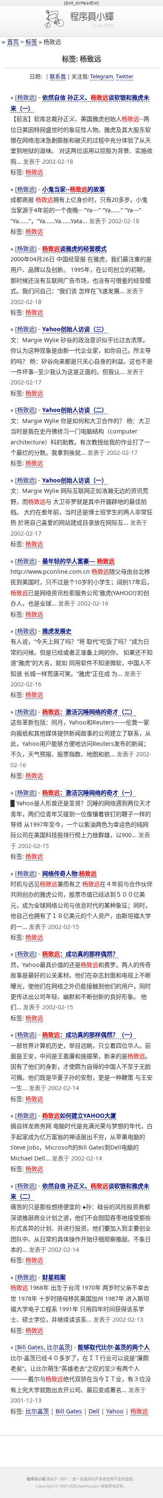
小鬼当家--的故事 (73, 189)
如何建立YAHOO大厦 (79, 1115)
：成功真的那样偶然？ (80, 954)
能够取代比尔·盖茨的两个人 (114, 1347)
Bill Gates (69, 1411)
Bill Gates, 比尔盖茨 (43, 1347)
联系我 (58, 76)
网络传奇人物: (69, 873)
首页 (13, 42)
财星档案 (54, 1277)
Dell (94, 1411)
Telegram (101, 76)
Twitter (124, 76)
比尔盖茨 (37, 1411)
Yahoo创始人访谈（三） (74, 329)
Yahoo (115, 1411)
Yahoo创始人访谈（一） (74, 480)
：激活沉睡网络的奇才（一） (89, 793)
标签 (31, 42)
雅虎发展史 (56, 631)
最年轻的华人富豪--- (78, 561)
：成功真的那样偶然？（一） (89, 1035)
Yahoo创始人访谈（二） (74, 410)
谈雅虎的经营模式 (74, 249)
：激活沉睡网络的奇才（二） (89, 712)
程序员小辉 (36, 1479)
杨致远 (26, 97)
